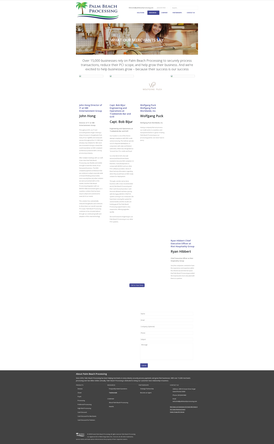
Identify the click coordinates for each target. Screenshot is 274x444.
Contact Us (191, 13)
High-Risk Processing (84, 408)
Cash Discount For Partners (86, 420)
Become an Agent (145, 393)
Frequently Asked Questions (118, 389)
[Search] (195, 8)
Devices (80, 389)
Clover (80, 393)
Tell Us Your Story (137, 285)
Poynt (79, 396)
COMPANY (164, 13)
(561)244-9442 (161, 8)
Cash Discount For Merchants (87, 416)
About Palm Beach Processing (118, 402)
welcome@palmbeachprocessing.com (185, 401)
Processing (81, 400)
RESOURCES (152, 13)
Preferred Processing (84, 404)
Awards (111, 406)
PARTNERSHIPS (177, 13)
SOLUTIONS (140, 13)
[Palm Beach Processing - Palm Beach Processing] (97, 10)
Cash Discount (82, 412)
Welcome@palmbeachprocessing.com (141, 8)
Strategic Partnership (147, 389)
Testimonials (113, 393)
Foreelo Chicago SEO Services (177, 412)
